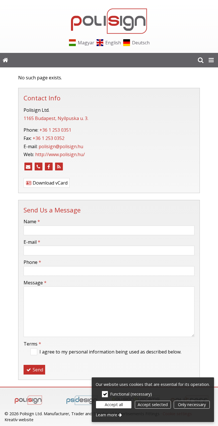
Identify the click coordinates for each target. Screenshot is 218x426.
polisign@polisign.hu (61, 146)
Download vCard (50, 183)
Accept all (114, 404)
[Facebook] (48, 166)
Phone (32, 262)
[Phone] (38, 166)
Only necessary (192, 404)
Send (37, 370)
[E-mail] (28, 166)
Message (35, 283)
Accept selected (153, 404)
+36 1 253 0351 (55, 130)
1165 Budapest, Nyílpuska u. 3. (56, 118)
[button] (211, 60)
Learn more (106, 414)
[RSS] (58, 166)
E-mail (32, 242)
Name (32, 221)
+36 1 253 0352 (48, 138)
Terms (32, 344)
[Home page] (109, 21)
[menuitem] (5, 60)
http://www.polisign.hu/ (60, 154)
